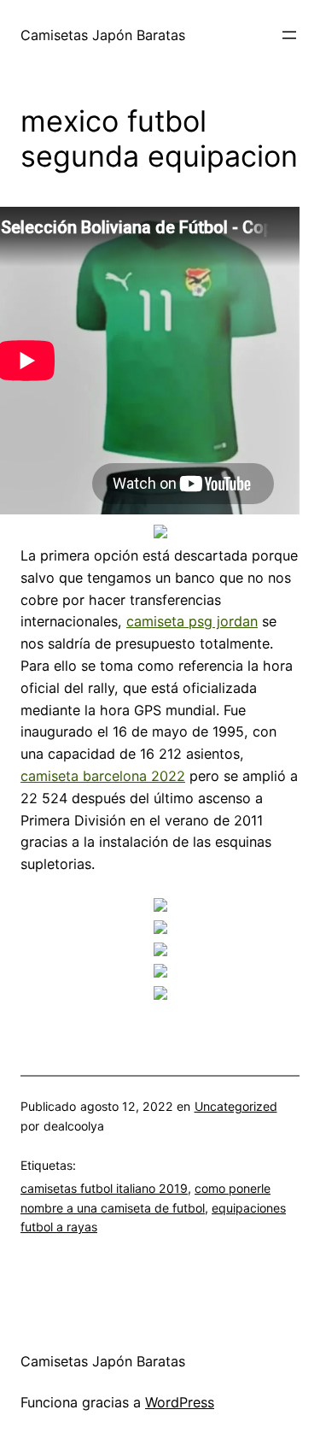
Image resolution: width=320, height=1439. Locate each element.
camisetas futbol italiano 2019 (104, 1188)
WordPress (179, 1402)
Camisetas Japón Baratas (102, 35)
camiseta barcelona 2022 (102, 775)
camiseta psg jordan (192, 621)
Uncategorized (236, 1106)
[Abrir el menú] (289, 35)
